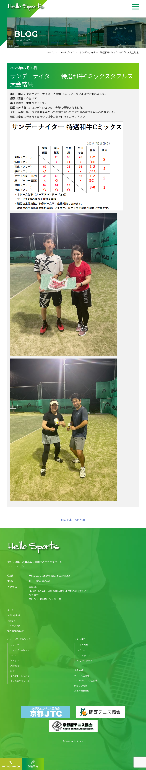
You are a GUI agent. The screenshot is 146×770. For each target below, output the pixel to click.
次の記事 (79, 520)
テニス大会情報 (81, 675)
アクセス (14, 655)
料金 (12, 670)
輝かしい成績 (80, 685)
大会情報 (78, 670)
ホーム (50, 52)
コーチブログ (67, 52)
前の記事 (66, 520)
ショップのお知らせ (20, 650)
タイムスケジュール (19, 680)
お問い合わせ (13, 615)
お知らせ (11, 620)
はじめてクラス (84, 660)
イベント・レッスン (20, 675)
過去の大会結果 (81, 690)
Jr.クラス (81, 650)
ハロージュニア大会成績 (86, 680)
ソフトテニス (83, 655)
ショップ (14, 645)
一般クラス (82, 645)
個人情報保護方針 (15, 630)
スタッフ (14, 660)
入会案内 (14, 665)
